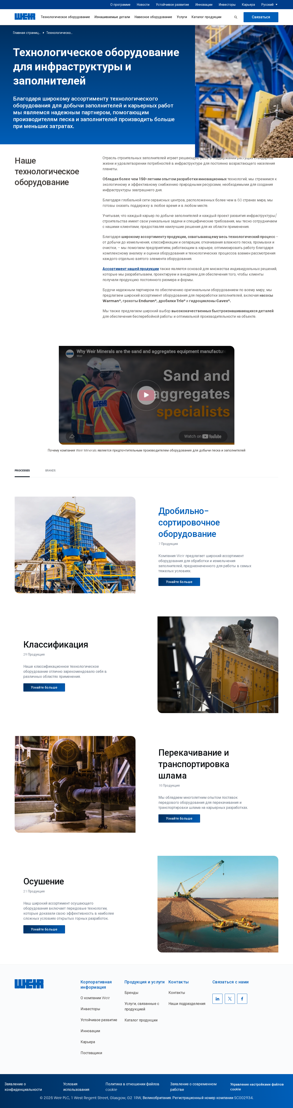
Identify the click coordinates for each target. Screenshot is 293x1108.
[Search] (236, 17)
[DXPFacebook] (242, 999)
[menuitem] (120, 4)
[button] (276, 4)
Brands (50, 470)
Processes (22, 470)
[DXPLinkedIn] (217, 999)
